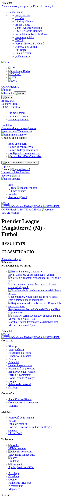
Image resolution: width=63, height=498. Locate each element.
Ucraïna (19, 18)
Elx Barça (20, 49)
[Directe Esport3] (27, 187)
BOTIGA (25, 209)
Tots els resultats (10, 212)
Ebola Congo (22, 24)
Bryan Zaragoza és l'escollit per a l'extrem (31, 274)
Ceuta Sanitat (15, 12)
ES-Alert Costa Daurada (28, 30)
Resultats (25, 172)
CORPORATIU (10, 86)
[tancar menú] (6, 178)
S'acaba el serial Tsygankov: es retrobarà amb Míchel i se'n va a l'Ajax (33, 323)
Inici (10, 184)
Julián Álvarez (23, 52)
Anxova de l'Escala (26, 46)
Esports (5, 166)
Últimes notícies (10, 172)
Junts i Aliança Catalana (28, 27)
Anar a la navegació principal (17, 6)
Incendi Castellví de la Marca (31, 34)
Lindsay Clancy (24, 21)
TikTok (19, 40)
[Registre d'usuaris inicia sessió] (20, 93)
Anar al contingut (43, 6)
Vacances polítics (24, 37)
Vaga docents (22, 15)
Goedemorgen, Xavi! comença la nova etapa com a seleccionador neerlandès (33, 298)
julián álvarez (22, 56)
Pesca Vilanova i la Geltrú (29, 43)
